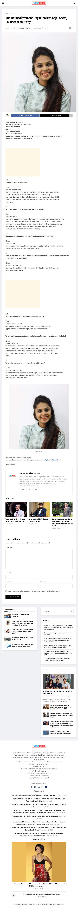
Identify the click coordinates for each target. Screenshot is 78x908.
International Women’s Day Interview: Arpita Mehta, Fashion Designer (41, 894)
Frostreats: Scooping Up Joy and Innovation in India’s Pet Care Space (35, 816)
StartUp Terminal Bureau (20, 28)
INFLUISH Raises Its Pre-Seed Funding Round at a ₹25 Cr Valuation (34, 795)
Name (8, 573)
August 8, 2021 (37, 28)
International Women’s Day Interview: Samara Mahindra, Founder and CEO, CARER (22, 631)
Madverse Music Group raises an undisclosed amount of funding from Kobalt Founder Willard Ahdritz (60, 707)
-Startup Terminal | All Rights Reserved (53, 904)
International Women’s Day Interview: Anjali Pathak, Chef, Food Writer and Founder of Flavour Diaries (22, 623)
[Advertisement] (22, 162)
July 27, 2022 (33, 524)
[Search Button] (71, 611)
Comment (9, 547)
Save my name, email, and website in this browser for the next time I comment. (34, 591)
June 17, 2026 (64, 696)
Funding (46, 687)
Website (43, 582)
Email (8, 582)
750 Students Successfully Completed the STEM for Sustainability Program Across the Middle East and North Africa (58, 653)
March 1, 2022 (56, 528)
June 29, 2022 (9, 524)
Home (7, 13)
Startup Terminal (22, 904)
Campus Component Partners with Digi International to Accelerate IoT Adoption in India (61, 715)
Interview (13, 13)
